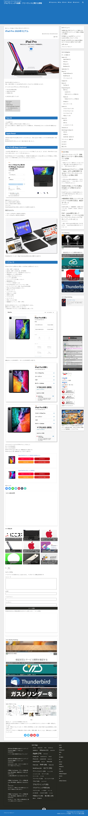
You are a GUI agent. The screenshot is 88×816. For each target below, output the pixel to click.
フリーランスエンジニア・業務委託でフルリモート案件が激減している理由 (72, 156)
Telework (64, 127)
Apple (70, 2)
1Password (61, 750)
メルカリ (43, 793)
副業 (34, 798)
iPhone (65, 64)
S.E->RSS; (66, 152)
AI (45, 747)
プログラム (36, 790)
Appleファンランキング (67, 405)
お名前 (6, 591)
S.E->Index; (9, 101)
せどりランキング (66, 400)
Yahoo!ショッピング (25, 458)
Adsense (40, 747)
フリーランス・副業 (66, 139)
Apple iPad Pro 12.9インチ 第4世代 (26, 470)
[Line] (12, 488)
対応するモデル (14, 108)
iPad (9, 568)
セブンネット (41, 462)
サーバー (45, 773)
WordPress (65, 75)
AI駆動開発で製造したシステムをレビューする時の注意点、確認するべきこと (72, 200)
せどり (47, 768)
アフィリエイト (66, 78)
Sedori (65, 2)
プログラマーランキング (67, 394)
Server (63, 118)
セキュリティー (66, 103)
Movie (63, 83)
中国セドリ (65, 115)
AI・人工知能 (65, 54)
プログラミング (40, 784)
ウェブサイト (8, 602)
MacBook (65, 66)
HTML (64, 134)
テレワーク (35, 776)
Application (76, 2)
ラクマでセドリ (66, 113)
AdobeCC (61, 766)
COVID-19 (45, 753)
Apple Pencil (10, 104)
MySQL (43, 761)
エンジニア (50, 771)
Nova (49, 761)
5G (59, 759)
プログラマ (43, 781)
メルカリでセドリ (67, 108)
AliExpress (44, 750)
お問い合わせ (65, 44)
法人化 (63, 144)
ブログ (36, 781)
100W (60, 747)
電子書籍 (39, 798)
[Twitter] (9, 488)
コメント (8, 577)
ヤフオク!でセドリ (67, 111)
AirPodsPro (50, 747)
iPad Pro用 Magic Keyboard (13, 106)
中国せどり (38, 796)
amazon (52, 750)
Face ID (8, 103)
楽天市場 (41, 458)
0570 (60, 745)
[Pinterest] (19, 488)
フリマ (42, 776)
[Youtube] (34, 735)
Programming (53, 2)
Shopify (65, 101)
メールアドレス (8, 596)
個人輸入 (49, 796)
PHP (64, 89)
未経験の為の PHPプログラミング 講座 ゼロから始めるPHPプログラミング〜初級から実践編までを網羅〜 (72, 32)
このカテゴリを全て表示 (73, 365)
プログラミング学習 (41, 788)
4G (59, 754)
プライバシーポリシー (67, 46)
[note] (25, 488)
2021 (60, 752)
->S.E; (56, 36)
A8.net (60, 761)
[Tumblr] (22, 488)
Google (35, 756)
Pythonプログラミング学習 (71, 98)
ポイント (50, 790)
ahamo (60, 776)
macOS (36, 761)
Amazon (24, 462)
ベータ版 (43, 790)
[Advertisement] (44, 14)
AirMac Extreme (62, 780)
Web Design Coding (66, 130)
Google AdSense (67, 73)
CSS (64, 132)
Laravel (66, 91)
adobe (34, 747)
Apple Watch (66, 59)
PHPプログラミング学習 (70, 94)
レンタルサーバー (67, 125)
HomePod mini (43, 756)
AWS (64, 120)
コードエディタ (36, 773)
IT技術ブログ (65, 389)
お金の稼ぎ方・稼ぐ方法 (67, 384)
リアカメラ (9, 109)
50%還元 (61, 757)
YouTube (65, 85)
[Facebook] (6, 488)
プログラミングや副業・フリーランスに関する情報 (23, 3)
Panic (35, 764)
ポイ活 (63, 141)
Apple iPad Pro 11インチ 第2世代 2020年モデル (29, 455)
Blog (60, 2)
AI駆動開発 (35, 750)
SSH (64, 122)
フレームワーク (49, 778)
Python (64, 96)
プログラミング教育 (66, 380)
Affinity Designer (63, 773)
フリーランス (38, 778)
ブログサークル (70, 300)
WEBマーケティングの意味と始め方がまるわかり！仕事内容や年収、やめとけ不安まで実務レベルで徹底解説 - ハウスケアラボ (72, 427)
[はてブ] (16, 488)
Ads (60, 768)
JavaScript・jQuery (67, 136)
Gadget (63, 80)
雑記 (63, 146)
